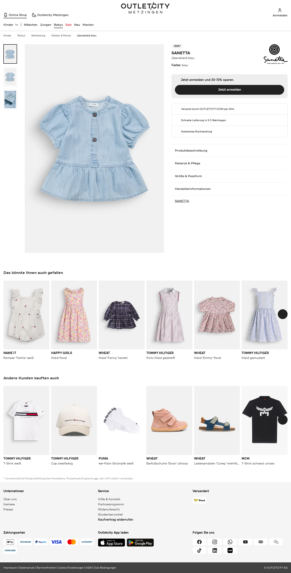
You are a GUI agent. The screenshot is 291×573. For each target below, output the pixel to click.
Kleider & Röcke (61, 35)
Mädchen (30, 25)
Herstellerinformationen (193, 189)
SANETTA (180, 53)
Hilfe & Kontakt (109, 499)
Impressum (10, 567)
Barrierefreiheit (46, 567)
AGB (89, 567)
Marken (88, 25)
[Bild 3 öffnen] (10, 99)
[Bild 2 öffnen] (10, 76)
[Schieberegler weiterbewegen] (283, 314)
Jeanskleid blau (86, 35)
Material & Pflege (187, 163)
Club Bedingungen (105, 567)
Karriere (9, 504)
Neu (77, 25)
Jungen (45, 25)
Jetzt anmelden (229, 90)
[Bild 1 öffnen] (10, 54)
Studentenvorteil (110, 514)
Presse (8, 509)
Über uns (10, 499)
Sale (68, 25)
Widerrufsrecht (109, 509)
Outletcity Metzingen (145, 8)
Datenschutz (27, 567)
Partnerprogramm (111, 504)
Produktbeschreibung (191, 150)
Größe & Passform (188, 176)
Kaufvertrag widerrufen (115, 520)
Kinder (7, 35)
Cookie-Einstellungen (71, 567)
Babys (58, 25)
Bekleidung (38, 35)
